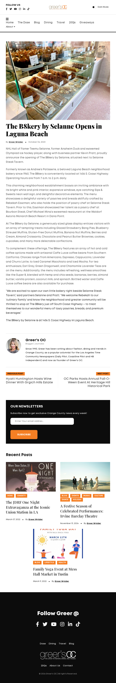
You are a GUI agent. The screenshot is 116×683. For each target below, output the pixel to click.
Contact (68, 666)
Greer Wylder (16, 142)
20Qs (72, 23)
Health (62, 562)
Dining (48, 23)
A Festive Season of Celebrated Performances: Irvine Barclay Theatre (81, 511)
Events (75, 496)
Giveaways (87, 23)
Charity (21, 496)
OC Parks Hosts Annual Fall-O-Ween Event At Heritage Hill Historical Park (87, 382)
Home (10, 23)
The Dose (24, 23)
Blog (37, 23)
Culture (98, 496)
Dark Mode (103, 7)
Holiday (77, 500)
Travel (61, 23)
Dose (10, 496)
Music (86, 496)
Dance (65, 500)
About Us (55, 666)
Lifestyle (49, 562)
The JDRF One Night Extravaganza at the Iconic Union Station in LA (28, 507)
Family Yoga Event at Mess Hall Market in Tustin (55, 571)
